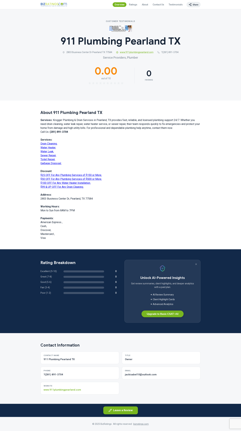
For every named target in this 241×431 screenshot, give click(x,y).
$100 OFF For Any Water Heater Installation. (65, 182)
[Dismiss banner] (196, 264)
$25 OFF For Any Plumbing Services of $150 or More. (71, 175)
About (145, 4)
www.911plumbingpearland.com (136, 52)
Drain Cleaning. (48, 143)
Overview (119, 4)
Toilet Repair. (47, 159)
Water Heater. (48, 147)
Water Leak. (47, 151)
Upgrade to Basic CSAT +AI (162, 313)
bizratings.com (141, 424)
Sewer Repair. (48, 155)
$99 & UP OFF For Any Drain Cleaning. (62, 186)
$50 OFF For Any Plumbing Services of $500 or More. (71, 179)
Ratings (133, 4)
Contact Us (158, 4)
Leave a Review (123, 410)
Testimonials (176, 4)
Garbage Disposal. (50, 163)
